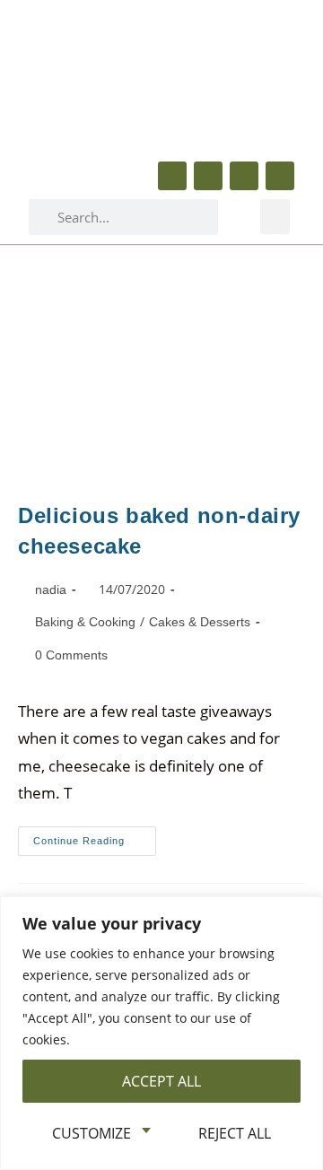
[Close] (304, 911)
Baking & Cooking (85, 622)
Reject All (234, 1133)
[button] (275, 216)
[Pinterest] (244, 176)
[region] (161, 1033)
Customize (91, 1133)
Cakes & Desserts (199, 622)
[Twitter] (208, 176)
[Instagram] (280, 176)
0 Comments (71, 655)
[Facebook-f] (172, 176)
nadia (50, 589)
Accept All (161, 1081)
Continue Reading (94, 836)
